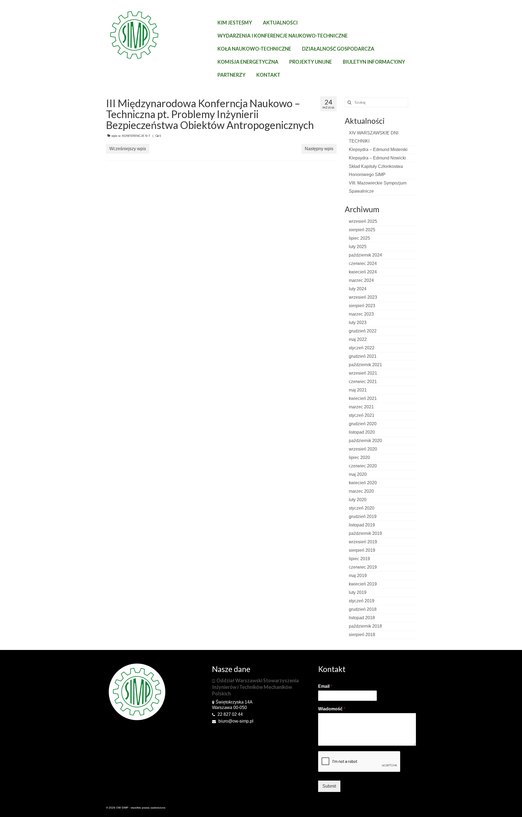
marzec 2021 (361, 407)
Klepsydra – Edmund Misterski (378, 149)
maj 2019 (358, 575)
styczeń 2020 (361, 508)
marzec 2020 (361, 491)
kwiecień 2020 (363, 482)
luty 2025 (357, 246)
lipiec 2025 (359, 238)
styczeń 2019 (361, 601)
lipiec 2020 (359, 457)
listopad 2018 (362, 617)
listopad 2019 (362, 525)
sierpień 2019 (362, 550)
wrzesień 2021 (363, 373)
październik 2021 (365, 364)
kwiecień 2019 (363, 584)
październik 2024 (365, 255)
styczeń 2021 (361, 415)
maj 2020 (358, 474)
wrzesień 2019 (363, 541)
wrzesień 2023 (363, 297)
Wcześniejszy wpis (127, 148)
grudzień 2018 (363, 609)
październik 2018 (365, 626)
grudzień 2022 (363, 331)
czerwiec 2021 (363, 381)
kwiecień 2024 (363, 272)
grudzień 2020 (363, 423)
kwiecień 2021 (363, 398)
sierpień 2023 (362, 305)
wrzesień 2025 (363, 221)
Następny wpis (319, 148)
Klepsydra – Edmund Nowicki (377, 158)
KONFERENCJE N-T (136, 135)
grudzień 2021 (363, 356)
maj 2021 (358, 390)
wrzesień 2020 (363, 449)
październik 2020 (365, 440)
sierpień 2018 (362, 634)
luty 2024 (357, 288)
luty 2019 (357, 592)
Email (325, 686)
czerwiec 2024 (363, 263)
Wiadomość (331, 709)
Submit (329, 786)
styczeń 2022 (361, 348)
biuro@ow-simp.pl (235, 721)
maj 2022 (358, 339)
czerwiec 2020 (363, 466)
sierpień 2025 (362, 229)
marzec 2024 (361, 280)
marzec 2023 (361, 314)
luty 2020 (357, 499)
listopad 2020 (362, 432)
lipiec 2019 (359, 558)
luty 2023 (357, 322)
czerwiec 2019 (363, 567)
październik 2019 (365, 533)
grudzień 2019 (363, 516)
